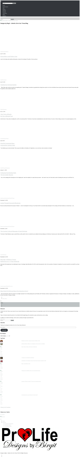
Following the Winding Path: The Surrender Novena (8, 174)
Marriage (4, 254)
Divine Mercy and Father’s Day (8, 56)
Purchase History (8, 425)
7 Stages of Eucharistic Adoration (27, 357)
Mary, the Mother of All (25, 363)
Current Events (5, 6)
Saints (13, 226)
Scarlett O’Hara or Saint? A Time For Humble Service (31, 381)
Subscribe (4, 330)
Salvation (5, 109)
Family (4, 51)
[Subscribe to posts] (2, 416)
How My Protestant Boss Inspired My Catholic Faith (7, 144)
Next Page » (5, 298)
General (4, 9)
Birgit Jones (2, 319)
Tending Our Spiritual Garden (8, 85)
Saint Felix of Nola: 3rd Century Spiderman (29, 346)
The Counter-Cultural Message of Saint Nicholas (13, 231)
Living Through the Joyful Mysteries (10, 203)
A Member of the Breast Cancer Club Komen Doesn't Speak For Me (33, 360)
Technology (5, 13)
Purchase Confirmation (9, 423)
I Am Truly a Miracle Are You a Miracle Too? (6, 115)
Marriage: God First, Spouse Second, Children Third (30, 340)
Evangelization (3, 138)
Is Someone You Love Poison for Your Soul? (29, 394)
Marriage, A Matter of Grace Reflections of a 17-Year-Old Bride (9, 260)
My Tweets (2, 414)
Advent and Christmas (4, 198)
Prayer (4, 168)
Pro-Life (4, 12)
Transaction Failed (8, 426)
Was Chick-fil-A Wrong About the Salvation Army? (14, 291)
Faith (3, 8)
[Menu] (0, 1)
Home (4, 5)
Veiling (4, 14)
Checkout (4, 15)
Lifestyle (4, 10)
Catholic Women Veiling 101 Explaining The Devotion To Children (33, 343)
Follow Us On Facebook (5, 407)
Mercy (7, 51)
